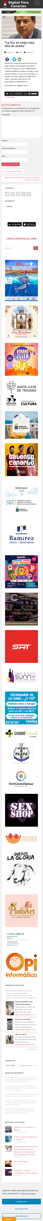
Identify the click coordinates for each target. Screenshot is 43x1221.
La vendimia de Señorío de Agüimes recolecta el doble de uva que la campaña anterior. (21, 1095)
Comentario (6, 115)
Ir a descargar (9, 97)
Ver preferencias (21, 1216)
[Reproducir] (7, 94)
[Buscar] (36, 248)
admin (20, 52)
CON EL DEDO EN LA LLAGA (21, 238)
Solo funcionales (21, 1209)
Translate (34, 1065)
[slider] (34, 93)
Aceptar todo (21, 1201)
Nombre (5, 140)
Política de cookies (28, 1194)
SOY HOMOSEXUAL (21, 1162)
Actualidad (29, 52)
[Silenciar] (29, 94)
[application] (21, 94)
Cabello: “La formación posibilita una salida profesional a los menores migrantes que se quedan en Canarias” (21, 1102)
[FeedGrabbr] (21, 1049)
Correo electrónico (9, 148)
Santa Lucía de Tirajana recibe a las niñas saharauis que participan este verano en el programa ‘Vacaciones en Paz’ (20, 1111)
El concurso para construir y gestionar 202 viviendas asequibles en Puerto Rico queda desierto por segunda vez (20, 1088)
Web (3, 156)
